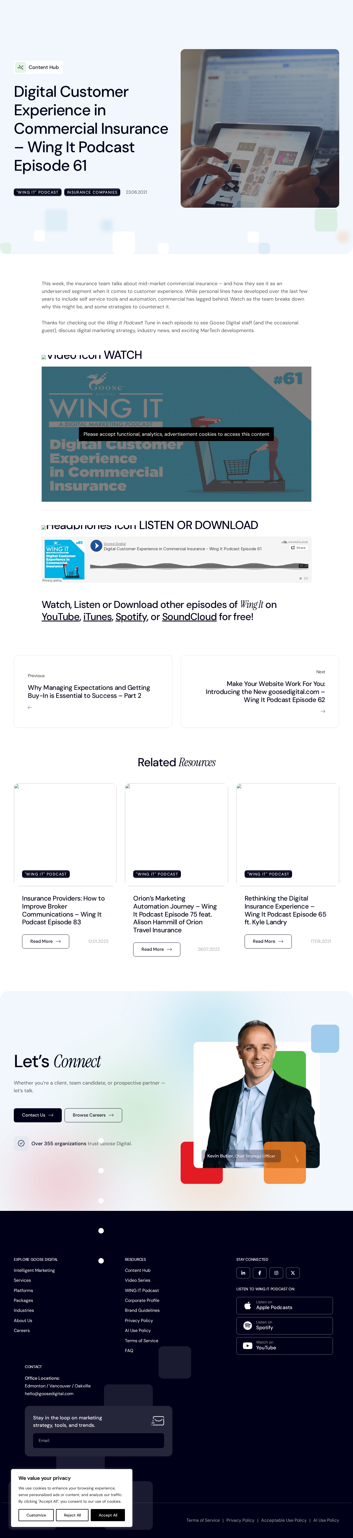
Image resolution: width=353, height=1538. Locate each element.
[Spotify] (285, 1325)
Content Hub (138, 1270)
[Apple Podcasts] (285, 1305)
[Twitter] (293, 1272)
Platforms (23, 1290)
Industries (24, 1310)
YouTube (60, 616)
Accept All (108, 1515)
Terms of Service (141, 1341)
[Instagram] (276, 1272)
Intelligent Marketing (34, 1270)
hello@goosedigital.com (49, 1394)
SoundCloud (189, 616)
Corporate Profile (142, 1300)
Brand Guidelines (142, 1310)
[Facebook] (260, 1272)
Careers (22, 1330)
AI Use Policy (138, 1330)
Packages (23, 1300)
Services (22, 1280)
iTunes (97, 616)
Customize (36, 1515)
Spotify (131, 616)
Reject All (72, 1515)
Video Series (137, 1280)
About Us (23, 1320)
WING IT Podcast (142, 1290)
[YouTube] (285, 1345)
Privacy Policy (139, 1320)
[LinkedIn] (243, 1272)
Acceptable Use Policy (284, 1520)
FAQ (129, 1350)
